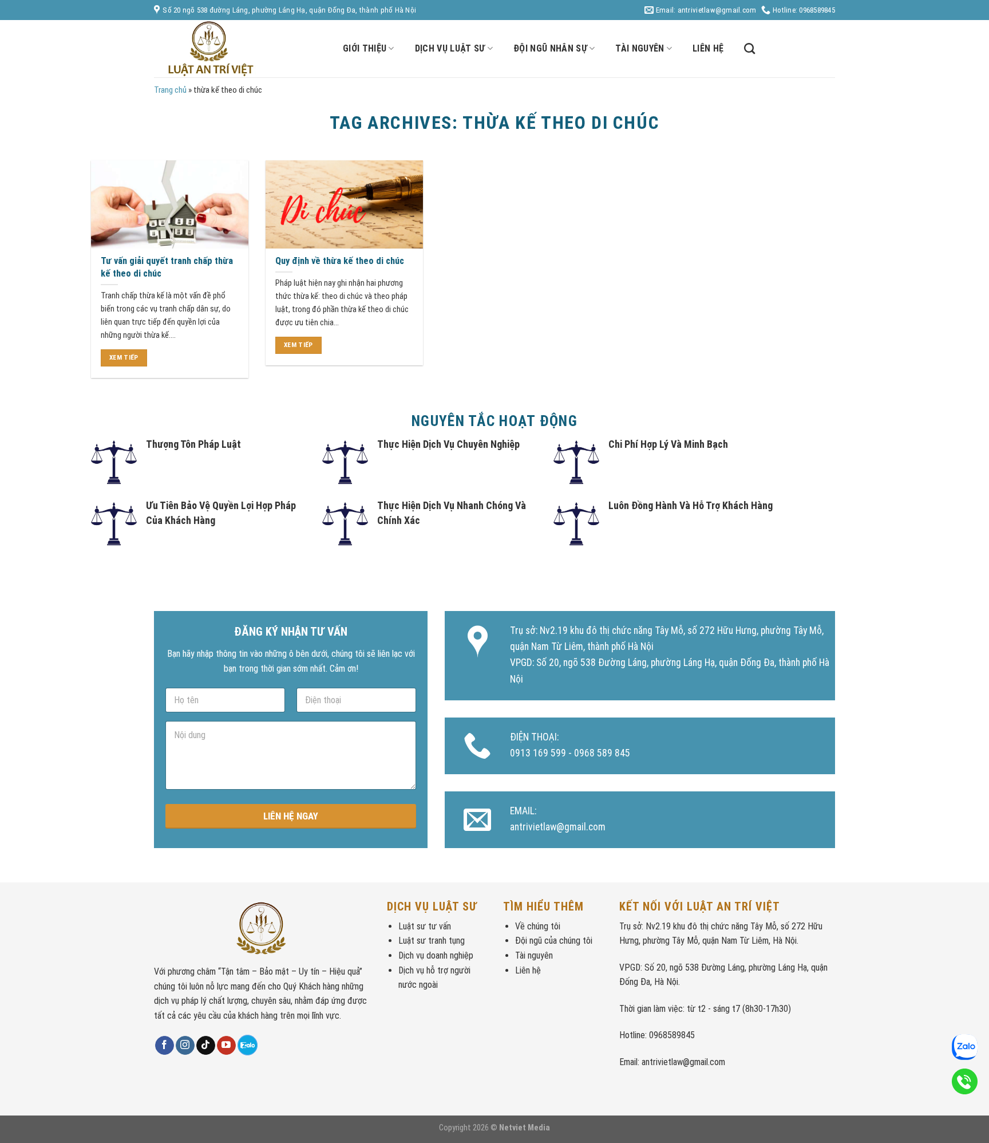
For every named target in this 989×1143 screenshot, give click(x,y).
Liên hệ (708, 48)
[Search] (749, 48)
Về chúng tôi (537, 926)
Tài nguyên (639, 48)
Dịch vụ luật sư (450, 48)
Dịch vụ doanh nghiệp (435, 955)
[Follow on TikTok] (205, 1045)
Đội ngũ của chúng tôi (553, 940)
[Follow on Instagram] (185, 1045)
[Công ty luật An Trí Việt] (240, 48)
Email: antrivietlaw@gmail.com (705, 10)
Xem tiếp (124, 357)
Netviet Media (524, 1128)
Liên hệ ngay (290, 816)
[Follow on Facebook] (164, 1045)
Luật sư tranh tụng (431, 940)
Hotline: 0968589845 (803, 10)
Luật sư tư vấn (424, 926)
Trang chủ (170, 90)
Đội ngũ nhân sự (550, 48)
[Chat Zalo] (248, 1045)
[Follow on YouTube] (226, 1045)
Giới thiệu (364, 48)
